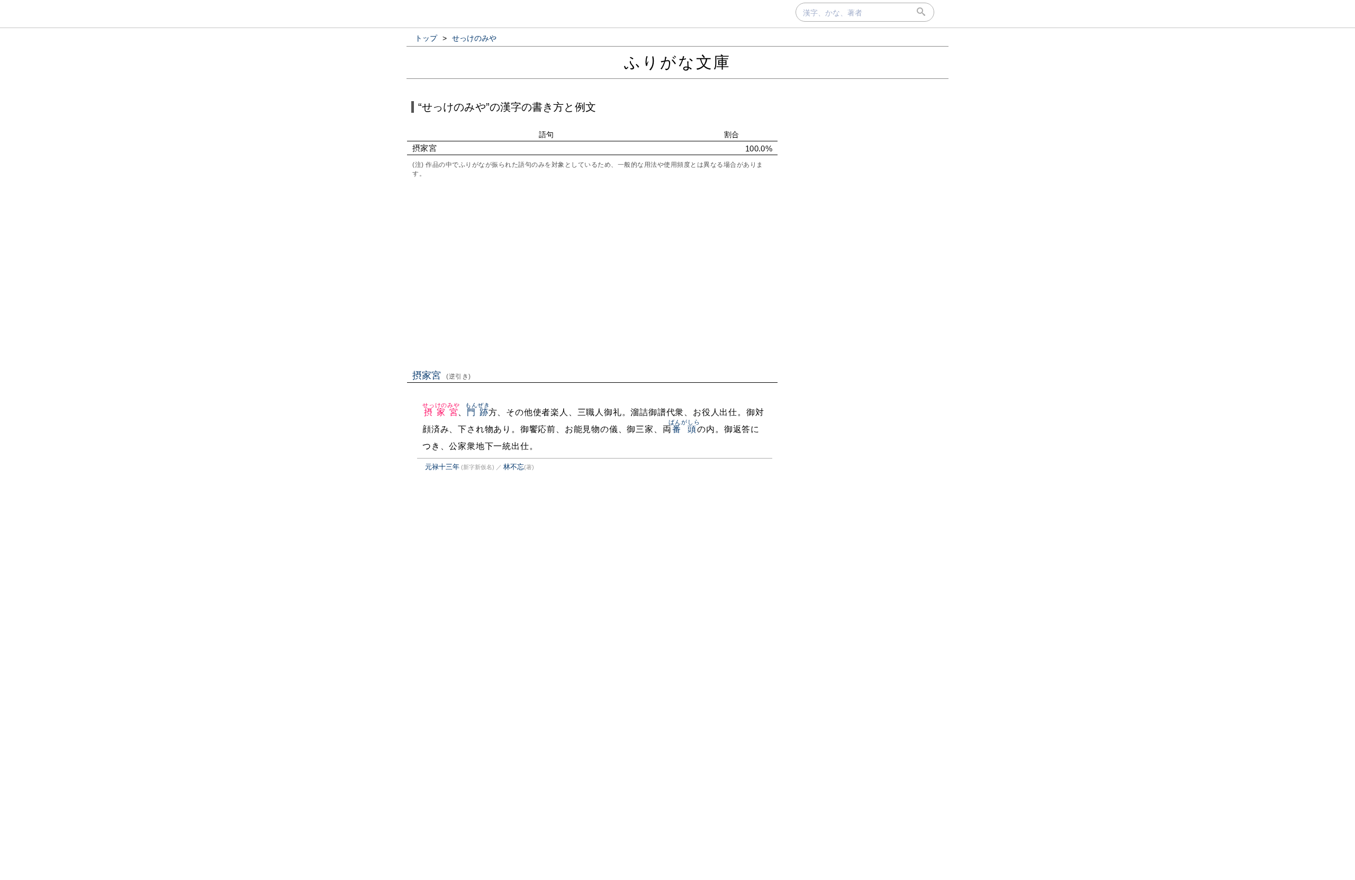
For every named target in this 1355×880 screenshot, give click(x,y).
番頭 (684, 429)
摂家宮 (441, 375)
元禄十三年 (442, 467)
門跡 (477, 412)
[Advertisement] (592, 273)
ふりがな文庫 (677, 62)
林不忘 (513, 467)
